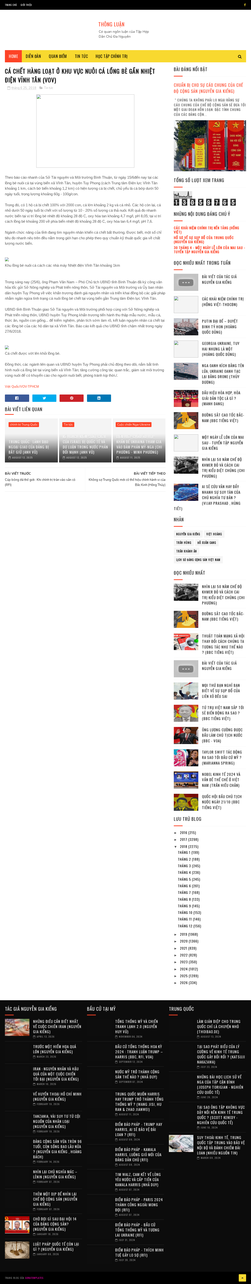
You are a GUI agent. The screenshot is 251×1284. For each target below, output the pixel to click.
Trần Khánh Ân (186, 551)
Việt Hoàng (214, 534)
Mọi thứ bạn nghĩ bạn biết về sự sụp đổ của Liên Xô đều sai (221, 690)
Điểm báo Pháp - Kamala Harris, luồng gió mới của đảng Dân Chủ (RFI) (138, 1154)
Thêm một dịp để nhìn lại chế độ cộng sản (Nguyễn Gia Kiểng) (55, 1199)
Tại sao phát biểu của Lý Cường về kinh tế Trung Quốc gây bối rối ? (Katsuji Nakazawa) (221, 1054)
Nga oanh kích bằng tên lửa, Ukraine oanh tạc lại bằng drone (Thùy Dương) (223, 374)
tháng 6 (185, 885)
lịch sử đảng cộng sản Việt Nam (198, 560)
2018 (184, 846)
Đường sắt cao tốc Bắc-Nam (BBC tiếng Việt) (223, 417)
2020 (184, 941)
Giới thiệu (26, 5)
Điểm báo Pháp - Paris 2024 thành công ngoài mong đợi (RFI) (139, 1204)
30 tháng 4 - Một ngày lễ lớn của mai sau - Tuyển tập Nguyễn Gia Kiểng (209, 249)
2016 (184, 832)
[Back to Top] (242, 1278)
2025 (184, 975)
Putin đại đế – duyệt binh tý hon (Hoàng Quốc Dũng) (220, 326)
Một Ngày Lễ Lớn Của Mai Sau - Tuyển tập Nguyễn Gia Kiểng (223, 442)
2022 (184, 954)
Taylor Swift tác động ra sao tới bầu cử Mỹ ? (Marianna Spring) (222, 757)
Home (13, 56)
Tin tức (81, 56)
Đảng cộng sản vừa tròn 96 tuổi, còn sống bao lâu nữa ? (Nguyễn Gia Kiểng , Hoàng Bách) (57, 1149)
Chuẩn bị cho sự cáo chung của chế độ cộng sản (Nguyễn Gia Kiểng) (208, 88)
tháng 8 (185, 899)
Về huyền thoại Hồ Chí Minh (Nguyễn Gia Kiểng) (57, 1096)
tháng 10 (185, 912)
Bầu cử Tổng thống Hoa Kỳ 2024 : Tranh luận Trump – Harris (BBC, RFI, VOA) (139, 1051)
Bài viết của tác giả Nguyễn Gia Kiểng (219, 279)
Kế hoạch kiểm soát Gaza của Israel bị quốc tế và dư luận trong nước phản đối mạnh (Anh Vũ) (85, 444)
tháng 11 (185, 919)
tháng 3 (185, 865)
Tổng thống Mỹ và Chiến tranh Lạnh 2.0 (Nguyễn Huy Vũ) (136, 1026)
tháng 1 (184, 852)
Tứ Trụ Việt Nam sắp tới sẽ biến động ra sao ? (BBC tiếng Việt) (223, 713)
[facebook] (245, 5)
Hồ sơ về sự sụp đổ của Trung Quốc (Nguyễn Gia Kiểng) (204, 239)
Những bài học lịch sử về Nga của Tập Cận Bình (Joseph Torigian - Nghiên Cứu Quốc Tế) (220, 1084)
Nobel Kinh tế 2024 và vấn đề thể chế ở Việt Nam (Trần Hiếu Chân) (221, 779)
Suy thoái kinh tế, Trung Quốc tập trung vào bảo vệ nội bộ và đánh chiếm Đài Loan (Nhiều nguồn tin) (221, 1145)
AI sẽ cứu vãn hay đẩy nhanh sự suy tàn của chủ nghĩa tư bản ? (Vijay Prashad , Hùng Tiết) (207, 497)
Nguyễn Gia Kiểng (188, 534)
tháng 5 (185, 879)
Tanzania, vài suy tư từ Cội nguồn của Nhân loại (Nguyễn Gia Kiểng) (56, 1121)
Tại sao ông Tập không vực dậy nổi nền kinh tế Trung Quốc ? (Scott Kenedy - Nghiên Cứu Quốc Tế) (221, 1114)
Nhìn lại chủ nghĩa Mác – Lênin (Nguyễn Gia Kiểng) (55, 1174)
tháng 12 (185, 925)
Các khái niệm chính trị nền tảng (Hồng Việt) (206, 229)
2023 (184, 961)
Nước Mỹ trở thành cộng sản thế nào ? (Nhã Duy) (137, 1074)
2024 (184, 968)
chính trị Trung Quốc (24, 425)
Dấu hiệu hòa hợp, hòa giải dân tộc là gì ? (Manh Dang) (221, 398)
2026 (184, 982)
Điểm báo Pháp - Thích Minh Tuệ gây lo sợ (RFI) (139, 1252)
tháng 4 (185, 872)
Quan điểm (58, 56)
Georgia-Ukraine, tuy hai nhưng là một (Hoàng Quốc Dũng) (220, 348)
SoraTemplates (34, 1278)
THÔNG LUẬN (111, 24)
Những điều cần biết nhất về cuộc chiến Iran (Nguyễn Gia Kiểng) (57, 1026)
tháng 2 (185, 859)
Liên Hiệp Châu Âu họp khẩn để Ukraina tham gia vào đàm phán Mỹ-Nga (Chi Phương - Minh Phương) (139, 444)
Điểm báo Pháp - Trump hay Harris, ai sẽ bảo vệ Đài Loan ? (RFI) (138, 1129)
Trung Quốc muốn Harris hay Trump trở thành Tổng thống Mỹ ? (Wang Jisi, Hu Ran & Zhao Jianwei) (139, 1101)
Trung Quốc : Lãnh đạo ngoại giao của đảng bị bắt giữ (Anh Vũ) (29, 447)
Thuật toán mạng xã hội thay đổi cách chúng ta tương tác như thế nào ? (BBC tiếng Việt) (223, 644)
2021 (184, 948)
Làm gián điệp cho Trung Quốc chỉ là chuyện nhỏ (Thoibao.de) (219, 1026)
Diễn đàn (33, 56)
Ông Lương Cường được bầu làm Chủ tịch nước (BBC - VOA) (222, 735)
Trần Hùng (183, 543)
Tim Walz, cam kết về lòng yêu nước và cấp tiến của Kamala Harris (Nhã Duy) (138, 1179)
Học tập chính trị (112, 56)
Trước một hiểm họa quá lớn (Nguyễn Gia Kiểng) (54, 1049)
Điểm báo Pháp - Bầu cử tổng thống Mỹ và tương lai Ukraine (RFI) (137, 1230)
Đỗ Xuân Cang (207, 543)
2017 (184, 839)
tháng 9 (185, 905)
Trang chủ (11, 5)
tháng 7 (185, 892)
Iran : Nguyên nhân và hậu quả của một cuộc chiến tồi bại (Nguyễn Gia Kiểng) (56, 1074)
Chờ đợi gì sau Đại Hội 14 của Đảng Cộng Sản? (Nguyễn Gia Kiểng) (55, 1224)
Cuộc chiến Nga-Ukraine (133, 425)
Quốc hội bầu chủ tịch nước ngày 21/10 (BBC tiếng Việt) (222, 802)
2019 (184, 934)
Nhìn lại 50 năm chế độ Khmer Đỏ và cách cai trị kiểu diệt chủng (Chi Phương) (223, 468)
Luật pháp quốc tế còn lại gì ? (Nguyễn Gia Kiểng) (56, 1246)
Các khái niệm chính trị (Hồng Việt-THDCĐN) (223, 301)
